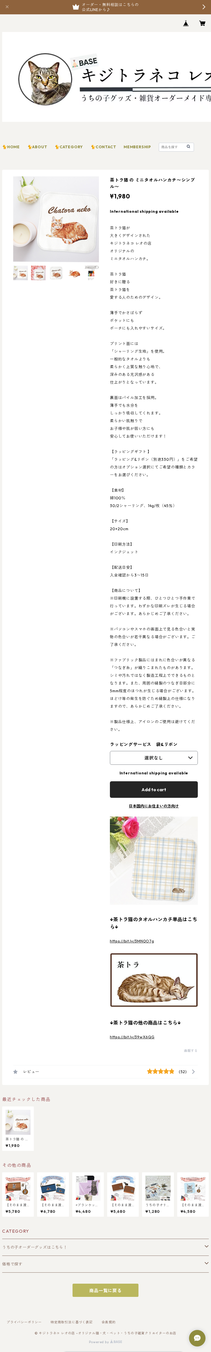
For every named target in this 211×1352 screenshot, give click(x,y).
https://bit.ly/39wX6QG (132, 1037)
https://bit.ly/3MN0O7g (132, 941)
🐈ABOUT (37, 146)
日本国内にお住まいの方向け (154, 806)
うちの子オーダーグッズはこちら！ (34, 1247)
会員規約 (109, 1322)
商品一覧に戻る (105, 1290)
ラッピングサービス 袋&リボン (144, 744)
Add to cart (153, 789)
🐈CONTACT (103, 146)
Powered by (99, 1342)
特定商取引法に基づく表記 (72, 1322)
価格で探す (12, 1264)
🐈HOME (11, 146)
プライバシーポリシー (24, 1322)
